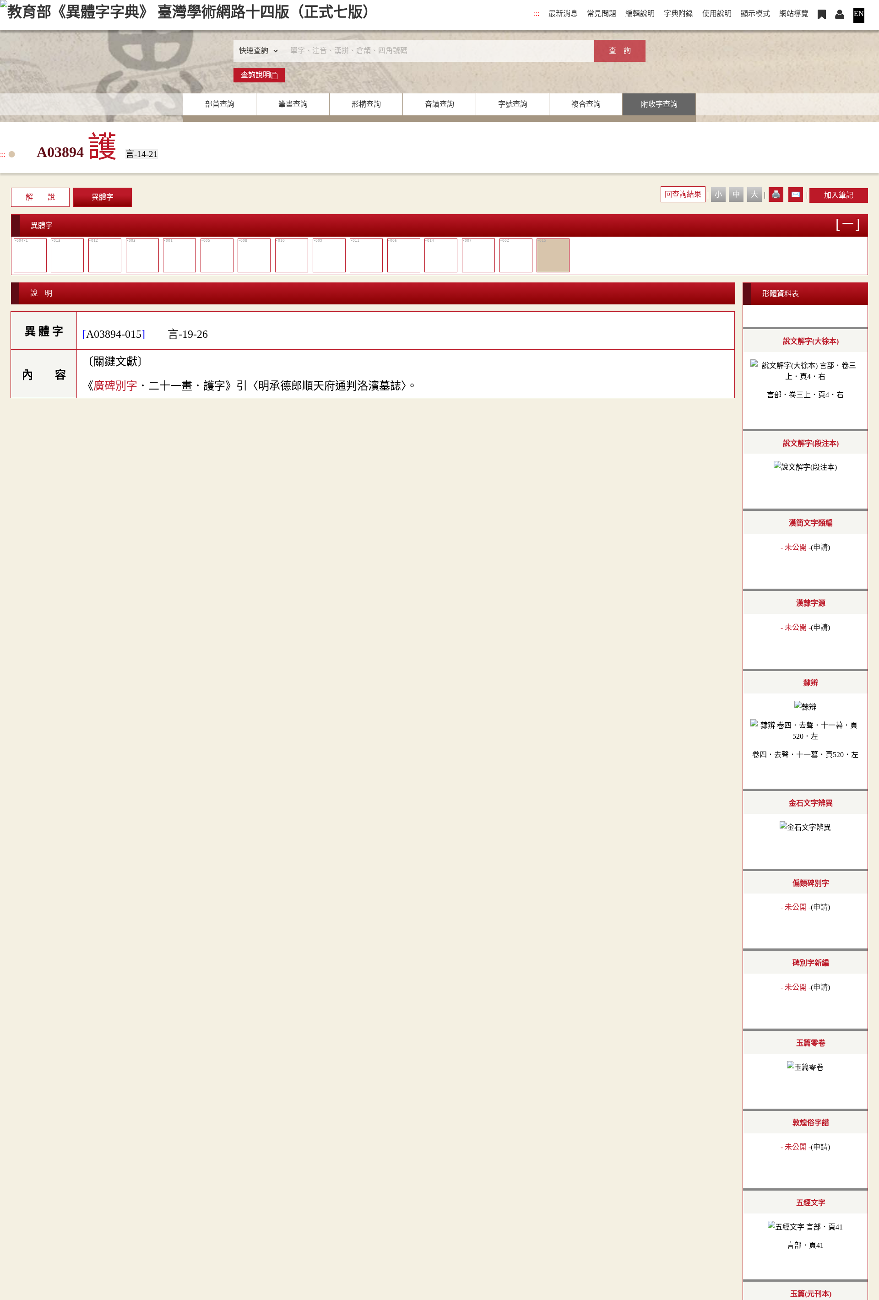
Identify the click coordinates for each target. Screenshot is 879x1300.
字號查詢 (512, 104)
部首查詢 (219, 104)
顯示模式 (755, 13)
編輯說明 (640, 13)
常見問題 (601, 13)
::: (536, 13)
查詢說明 (255, 75)
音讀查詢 (439, 104)
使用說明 (717, 13)
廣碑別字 (115, 386)
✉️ (795, 194)
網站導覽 (793, 13)
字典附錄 (678, 13)
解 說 (40, 197)
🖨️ (776, 194)
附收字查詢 (659, 104)
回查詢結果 (683, 194)
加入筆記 (838, 195)
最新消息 (563, 13)
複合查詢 (586, 104)
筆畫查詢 (293, 104)
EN (859, 13)
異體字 (103, 197)
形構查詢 (366, 104)
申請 (820, 547)
